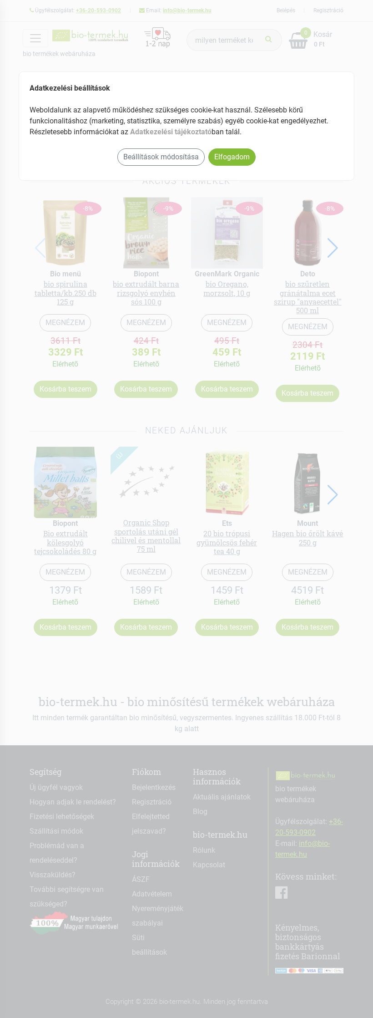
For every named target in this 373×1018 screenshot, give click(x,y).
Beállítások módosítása (161, 157)
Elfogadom (232, 157)
